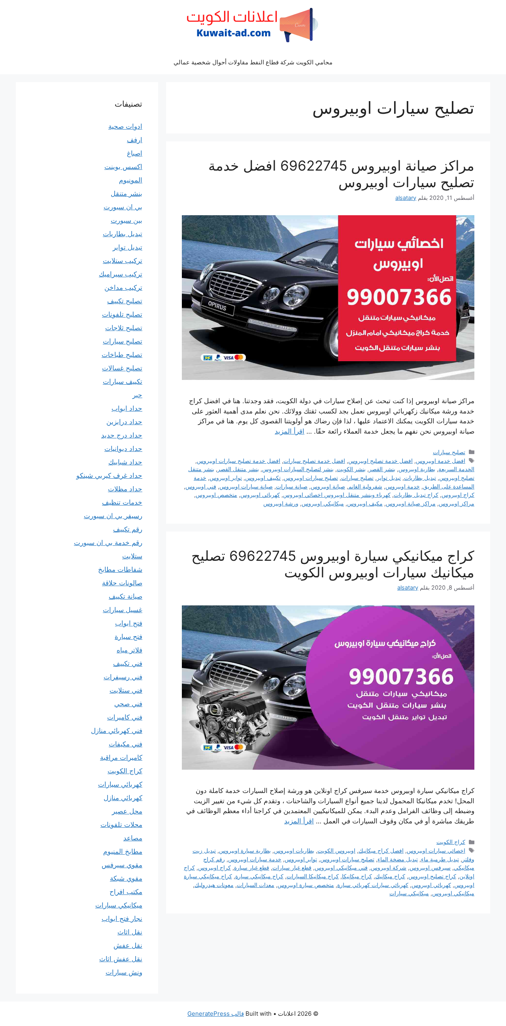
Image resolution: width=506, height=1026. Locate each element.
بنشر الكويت (351, 469)
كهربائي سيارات (120, 784)
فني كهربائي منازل (116, 731)
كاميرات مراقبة (121, 757)
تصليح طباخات (122, 355)
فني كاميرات (124, 717)
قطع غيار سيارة (251, 867)
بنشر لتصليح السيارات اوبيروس (298, 469)
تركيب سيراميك (120, 274)
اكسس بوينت (123, 167)
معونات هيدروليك (214, 884)
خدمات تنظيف (122, 502)
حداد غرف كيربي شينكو (109, 475)
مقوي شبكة (126, 878)
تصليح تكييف (124, 301)
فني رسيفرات (123, 677)
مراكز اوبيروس (456, 503)
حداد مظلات (125, 489)
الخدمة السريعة (456, 469)
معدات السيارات (255, 884)
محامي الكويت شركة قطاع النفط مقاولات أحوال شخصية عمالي (253, 62)
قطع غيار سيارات (292, 867)
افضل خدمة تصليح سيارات (314, 460)
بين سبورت (126, 220)
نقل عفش (127, 945)
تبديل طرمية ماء (440, 859)
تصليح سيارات (449, 452)
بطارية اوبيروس (416, 469)
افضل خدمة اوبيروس (440, 460)
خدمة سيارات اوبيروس (254, 859)
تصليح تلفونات (122, 314)
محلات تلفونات (121, 825)
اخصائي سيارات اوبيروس (436, 850)
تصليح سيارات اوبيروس (311, 477)
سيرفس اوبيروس (430, 867)
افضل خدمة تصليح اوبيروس (380, 460)
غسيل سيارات (122, 610)
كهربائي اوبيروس (260, 494)
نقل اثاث (129, 932)
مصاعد (132, 838)
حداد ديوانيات (123, 449)
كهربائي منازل (123, 798)
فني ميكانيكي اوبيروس (341, 867)
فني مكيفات (125, 744)
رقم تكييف (127, 529)
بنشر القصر (382, 469)
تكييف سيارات (122, 381)
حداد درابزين (124, 422)
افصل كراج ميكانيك (381, 850)
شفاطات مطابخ (120, 569)
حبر (137, 395)
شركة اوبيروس (388, 867)
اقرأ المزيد (289, 431)
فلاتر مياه (129, 650)
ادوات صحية (125, 126)
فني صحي (128, 704)
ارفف (134, 140)
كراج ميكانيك (390, 876)
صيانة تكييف (125, 596)
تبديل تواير (389, 477)
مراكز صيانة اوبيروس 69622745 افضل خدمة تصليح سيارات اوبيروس (341, 173)
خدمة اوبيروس (402, 486)
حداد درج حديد (121, 435)
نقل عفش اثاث (120, 959)
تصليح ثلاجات (123, 328)
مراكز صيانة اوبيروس (411, 503)
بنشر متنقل (126, 193)
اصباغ (134, 153)
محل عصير (127, 811)
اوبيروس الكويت (336, 850)
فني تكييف (127, 663)
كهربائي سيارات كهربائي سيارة (372, 884)
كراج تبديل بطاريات (416, 494)
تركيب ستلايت (122, 261)
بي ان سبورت (123, 207)
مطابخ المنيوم (122, 851)
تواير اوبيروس (226, 477)
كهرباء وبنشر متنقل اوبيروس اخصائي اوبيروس (337, 494)
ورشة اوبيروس (280, 503)
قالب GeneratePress (215, 1013)
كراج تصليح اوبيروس (432, 876)
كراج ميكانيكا (357, 876)
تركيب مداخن (123, 287)
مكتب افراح (126, 892)
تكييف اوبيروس (263, 477)
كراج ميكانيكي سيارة (259, 876)
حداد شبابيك (125, 462)
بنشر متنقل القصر (238, 469)
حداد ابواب (126, 408)
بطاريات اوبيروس (294, 850)
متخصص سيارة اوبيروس (306, 884)
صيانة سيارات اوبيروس (246, 486)
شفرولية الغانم (365, 486)
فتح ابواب (128, 623)
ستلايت (132, 556)
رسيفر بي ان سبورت (113, 516)
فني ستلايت (126, 690)
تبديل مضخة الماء (398, 859)
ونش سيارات (124, 972)
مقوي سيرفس (122, 865)
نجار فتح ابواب (122, 919)
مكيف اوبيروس (365, 503)
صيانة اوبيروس (328, 486)
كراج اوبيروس (458, 494)
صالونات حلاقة (122, 583)
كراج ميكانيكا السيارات (313, 876)
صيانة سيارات (292, 486)
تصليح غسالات (122, 368)
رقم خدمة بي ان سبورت (108, 543)
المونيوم (130, 180)
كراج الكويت (450, 841)
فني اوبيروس (200, 486)
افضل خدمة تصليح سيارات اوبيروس (238, 460)
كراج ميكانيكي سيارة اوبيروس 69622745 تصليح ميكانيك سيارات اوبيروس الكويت (332, 564)
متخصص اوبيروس (216, 494)
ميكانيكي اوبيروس (323, 503)
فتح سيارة (128, 637)
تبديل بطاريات (420, 477)
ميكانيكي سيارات (409, 893)
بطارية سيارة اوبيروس (245, 850)
